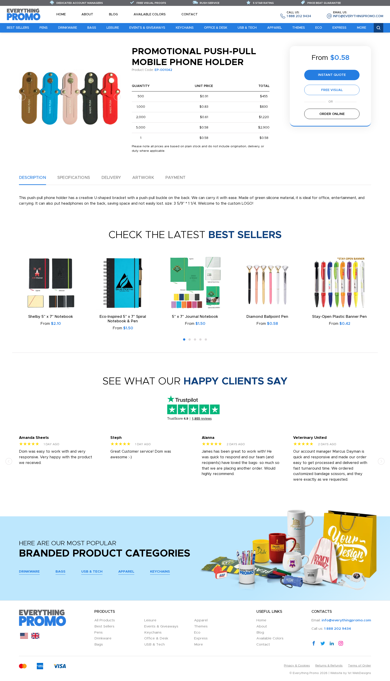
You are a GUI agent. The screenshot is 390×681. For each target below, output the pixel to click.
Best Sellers (18, 27)
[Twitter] (322, 643)
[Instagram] (341, 643)
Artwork (143, 178)
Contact (189, 14)
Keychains (185, 27)
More (361, 27)
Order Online (332, 114)
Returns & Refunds (329, 665)
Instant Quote (332, 75)
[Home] (24, 14)
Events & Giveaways (147, 27)
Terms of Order (359, 665)
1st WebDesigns (359, 673)
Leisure (113, 27)
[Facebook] (313, 643)
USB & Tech (247, 27)
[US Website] (24, 637)
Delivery (111, 178)
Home (61, 14)
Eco (318, 27)
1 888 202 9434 (299, 14)
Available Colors (150, 14)
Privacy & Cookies (297, 665)
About (87, 14)
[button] (22, 96)
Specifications (73, 178)
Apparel (274, 27)
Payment (175, 178)
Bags (91, 27)
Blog (113, 14)
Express (339, 27)
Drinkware (67, 27)
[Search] (378, 28)
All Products (104, 620)
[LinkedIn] (332, 643)
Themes (298, 27)
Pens (43, 27)
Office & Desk (215, 27)
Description (32, 178)
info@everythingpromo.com (358, 14)
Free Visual (332, 90)
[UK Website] (35, 637)
